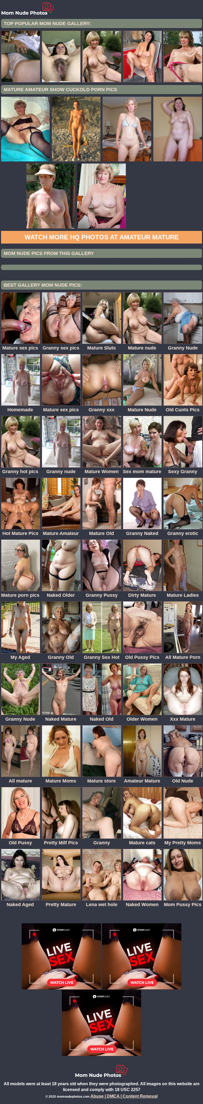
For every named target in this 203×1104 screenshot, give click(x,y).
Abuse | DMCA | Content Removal (124, 1096)
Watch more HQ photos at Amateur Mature (102, 237)
